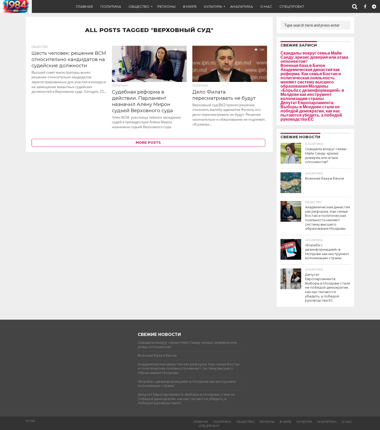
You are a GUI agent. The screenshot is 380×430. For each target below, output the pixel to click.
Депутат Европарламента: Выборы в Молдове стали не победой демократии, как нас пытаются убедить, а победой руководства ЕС (311, 110)
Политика (110, 6)
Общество (138, 6)
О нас (266, 6)
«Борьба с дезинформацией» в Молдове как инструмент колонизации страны (312, 94)
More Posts (148, 142)
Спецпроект (291, 6)
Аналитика (241, 6)
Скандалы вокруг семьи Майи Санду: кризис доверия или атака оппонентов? (314, 57)
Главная (84, 6)
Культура (213, 6)
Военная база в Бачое (302, 65)
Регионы (166, 6)
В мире (190, 6)
